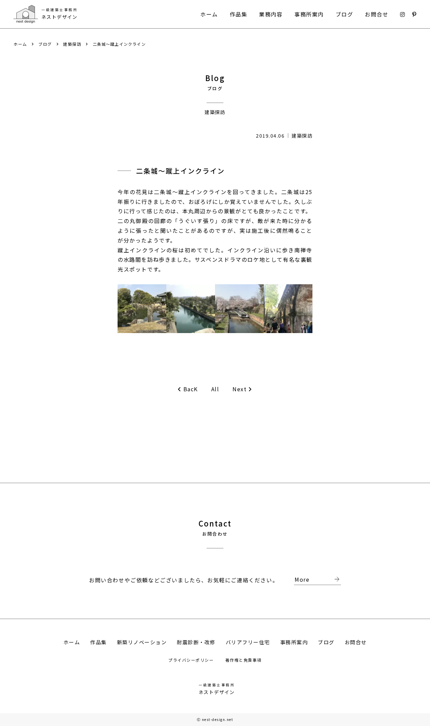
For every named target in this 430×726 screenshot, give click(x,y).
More (318, 579)
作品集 (239, 14)
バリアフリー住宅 (248, 642)
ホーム (209, 14)
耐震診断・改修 (196, 642)
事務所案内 (309, 14)
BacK (190, 389)
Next (239, 389)
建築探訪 (72, 44)
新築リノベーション (142, 642)
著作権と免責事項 (243, 660)
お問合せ (376, 14)
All (215, 389)
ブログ (344, 14)
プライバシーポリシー (191, 660)
